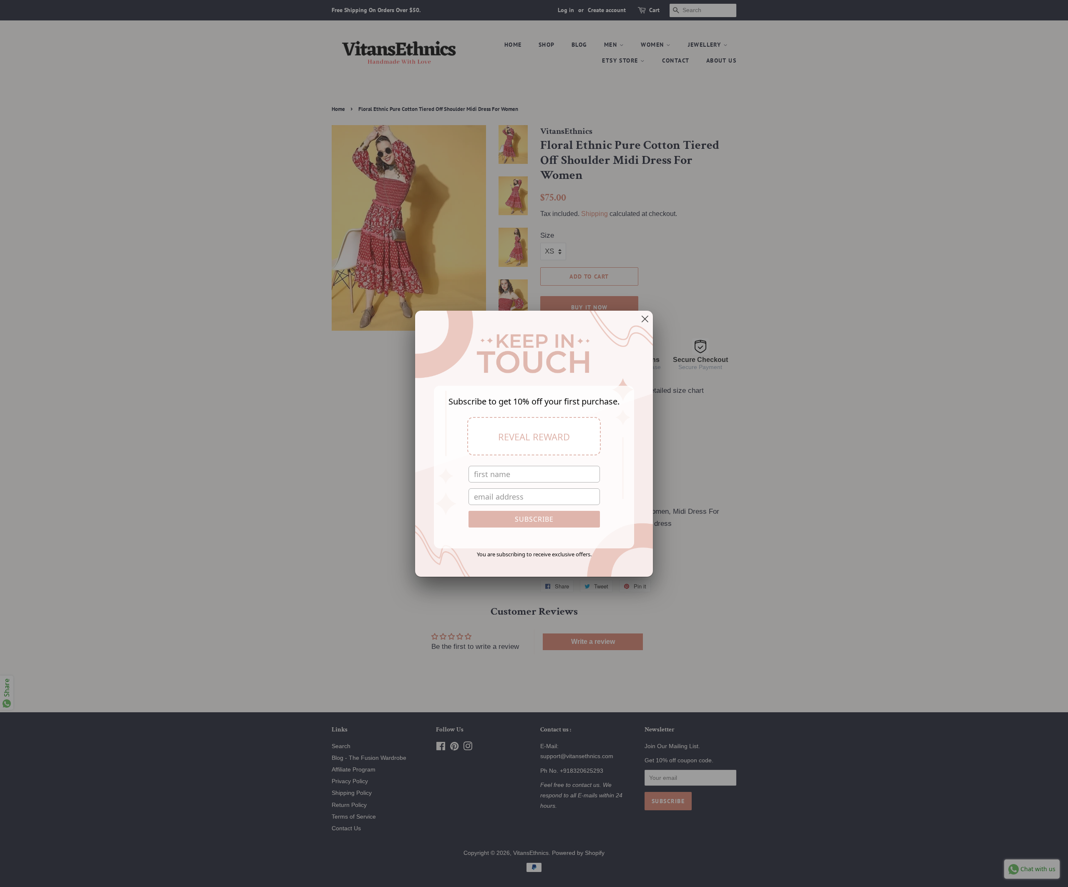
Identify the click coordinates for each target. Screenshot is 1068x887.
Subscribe (534, 519)
